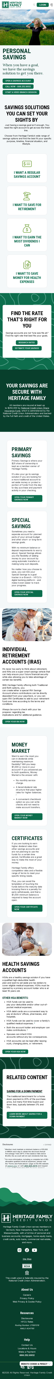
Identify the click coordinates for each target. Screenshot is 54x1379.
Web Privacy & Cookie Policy (27, 1301)
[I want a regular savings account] (27, 166)
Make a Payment (27, 1351)
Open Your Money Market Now (23, 816)
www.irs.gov (12, 1166)
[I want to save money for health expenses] (27, 267)
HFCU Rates (27, 1321)
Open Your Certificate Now (26, 908)
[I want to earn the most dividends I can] (27, 231)
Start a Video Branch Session (21, 92)
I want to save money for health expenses (27, 278)
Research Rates (27, 342)
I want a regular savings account (27, 175)
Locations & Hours (27, 1348)
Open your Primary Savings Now (24, 498)
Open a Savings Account (18, 81)
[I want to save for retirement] (27, 198)
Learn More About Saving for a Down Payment (25, 1115)
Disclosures (27, 1318)
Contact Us (27, 1345)
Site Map (27, 1259)
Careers (27, 1295)
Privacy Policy (27, 1298)
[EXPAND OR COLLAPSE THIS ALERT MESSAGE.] (49, 1364)
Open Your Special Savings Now (23, 593)
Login (42, 5)
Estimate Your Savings (27, 348)
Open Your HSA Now (15, 1052)
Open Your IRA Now (15, 721)
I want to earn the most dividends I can (27, 241)
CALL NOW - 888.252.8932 (18, 86)
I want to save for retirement (27, 207)
